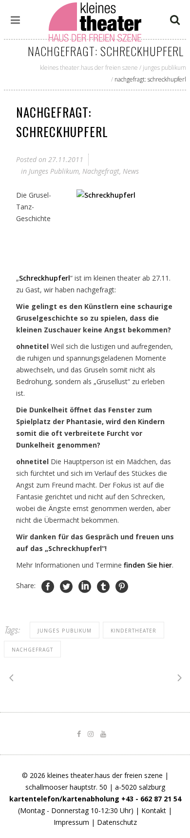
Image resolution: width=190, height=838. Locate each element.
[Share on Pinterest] (121, 586)
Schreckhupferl (44, 278)
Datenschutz (117, 822)
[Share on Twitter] (66, 586)
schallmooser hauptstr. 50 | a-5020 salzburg (95, 787)
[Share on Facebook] (47, 586)
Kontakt (153, 810)
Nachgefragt (100, 171)
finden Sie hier (148, 565)
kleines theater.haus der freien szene (89, 67)
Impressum (71, 822)
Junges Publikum (164, 67)
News (131, 171)
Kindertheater (133, 630)
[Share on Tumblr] (103, 586)
